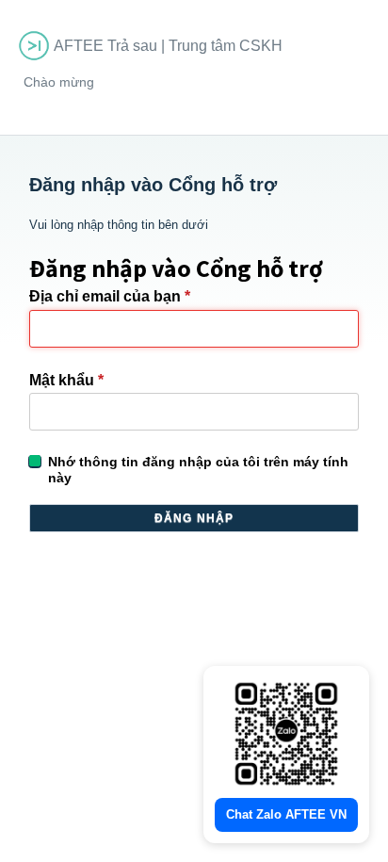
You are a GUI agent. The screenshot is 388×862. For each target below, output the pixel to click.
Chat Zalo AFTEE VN (286, 814)
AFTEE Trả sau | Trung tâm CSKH (168, 46)
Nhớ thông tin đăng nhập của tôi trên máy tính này (198, 469)
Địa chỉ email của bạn (109, 296)
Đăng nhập (194, 518)
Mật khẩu (66, 380)
